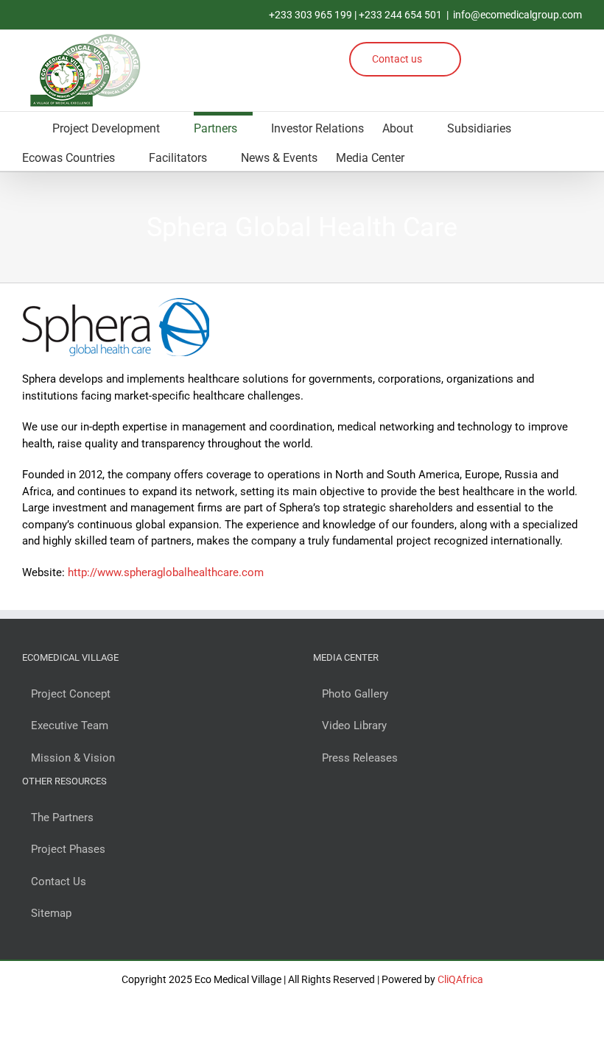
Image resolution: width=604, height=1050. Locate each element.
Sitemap (51, 913)
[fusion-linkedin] (539, 50)
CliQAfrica (460, 979)
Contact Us (58, 881)
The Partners (62, 817)
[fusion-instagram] (512, 50)
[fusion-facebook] (485, 50)
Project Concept (70, 693)
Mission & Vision (73, 758)
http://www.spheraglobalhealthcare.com (166, 572)
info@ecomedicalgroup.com (517, 15)
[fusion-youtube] (567, 50)
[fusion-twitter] (526, 73)
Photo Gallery (355, 693)
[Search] (442, 156)
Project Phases (68, 849)
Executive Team (69, 725)
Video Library (354, 725)
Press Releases (360, 758)
